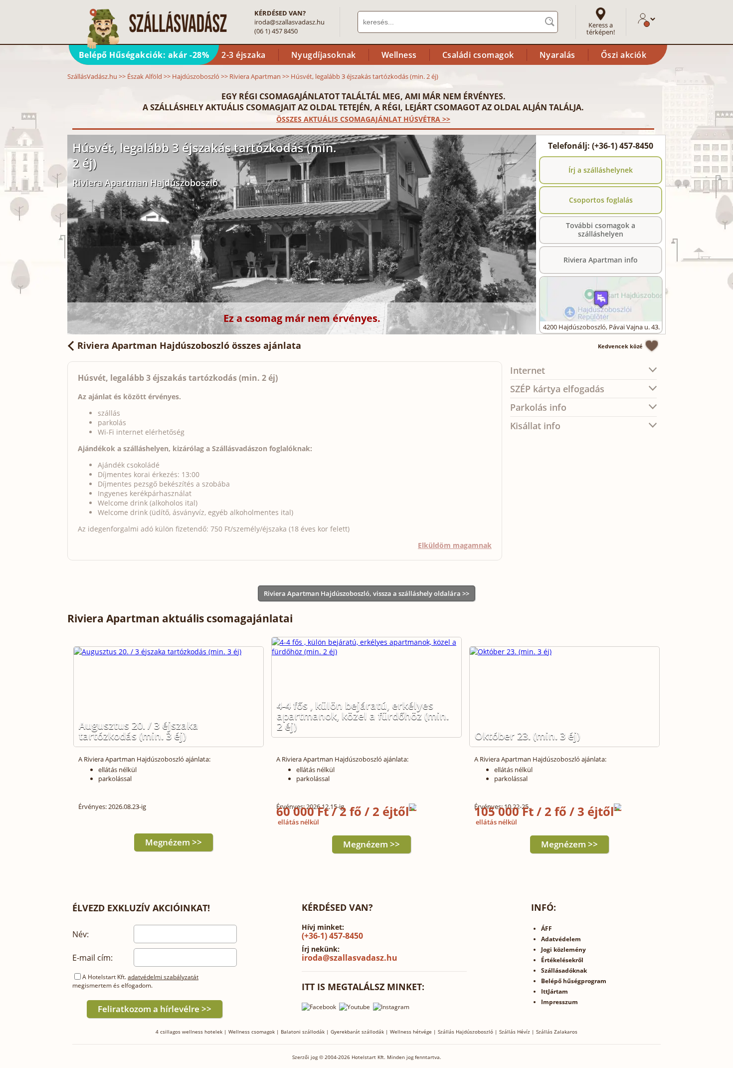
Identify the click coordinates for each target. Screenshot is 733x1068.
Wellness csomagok (251, 1031)
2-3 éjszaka (243, 54)
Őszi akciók (624, 54)
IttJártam (554, 991)
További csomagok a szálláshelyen (600, 230)
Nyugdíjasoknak (323, 54)
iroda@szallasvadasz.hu (289, 21)
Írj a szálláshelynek (600, 170)
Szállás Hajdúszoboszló (465, 1031)
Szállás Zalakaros (556, 1031)
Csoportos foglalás (601, 200)
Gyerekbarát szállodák (357, 1031)
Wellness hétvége (411, 1031)
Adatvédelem (561, 939)
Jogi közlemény (563, 949)
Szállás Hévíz (514, 1031)
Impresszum (559, 1002)
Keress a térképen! (600, 28)
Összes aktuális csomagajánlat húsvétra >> (363, 119)
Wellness (399, 54)
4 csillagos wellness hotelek (189, 1031)
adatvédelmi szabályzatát (163, 977)
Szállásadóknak (564, 970)
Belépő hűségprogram (573, 981)
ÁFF (546, 928)
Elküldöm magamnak (455, 545)
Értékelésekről (562, 960)
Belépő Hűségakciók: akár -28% (144, 54)
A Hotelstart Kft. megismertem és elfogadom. (135, 981)
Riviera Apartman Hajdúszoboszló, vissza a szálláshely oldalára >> (366, 593)
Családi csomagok (478, 54)
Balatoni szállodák (303, 1031)
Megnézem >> (173, 842)
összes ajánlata (189, 345)
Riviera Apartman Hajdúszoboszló (145, 183)
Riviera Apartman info (600, 260)
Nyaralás (557, 54)
